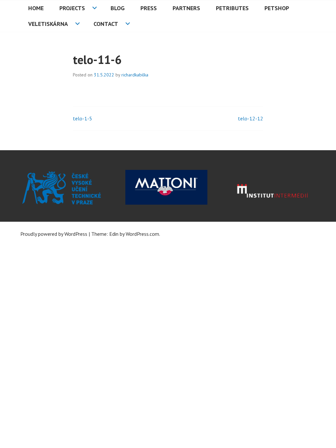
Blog (118, 8)
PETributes (232, 8)
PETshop (276, 8)
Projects (72, 8)
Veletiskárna (48, 24)
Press (148, 8)
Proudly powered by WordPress (53, 234)
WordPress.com (142, 234)
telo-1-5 (82, 118)
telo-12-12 (250, 118)
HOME (36, 8)
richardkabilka (134, 75)
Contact (106, 24)
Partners (186, 8)
